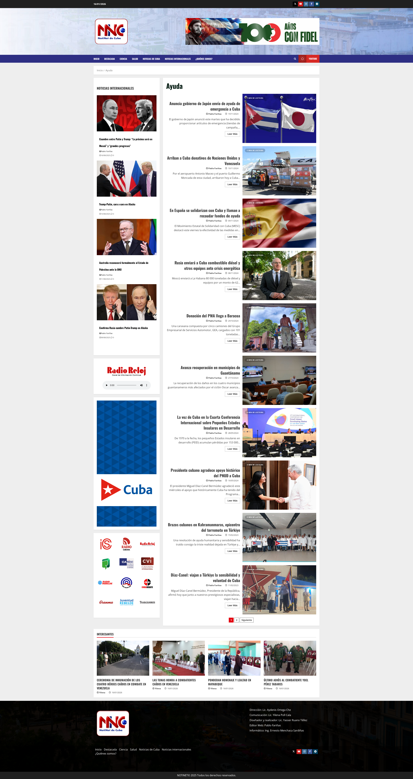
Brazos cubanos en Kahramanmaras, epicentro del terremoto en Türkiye (279, 537)
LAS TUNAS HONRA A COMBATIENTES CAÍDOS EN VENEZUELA (174, 682)
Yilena (102, 692)
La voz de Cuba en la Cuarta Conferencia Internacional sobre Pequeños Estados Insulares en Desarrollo (279, 432)
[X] (295, 4)
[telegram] (317, 4)
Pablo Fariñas (215, 114)
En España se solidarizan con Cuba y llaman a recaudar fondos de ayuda (279, 223)
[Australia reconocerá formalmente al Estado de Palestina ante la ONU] (126, 237)
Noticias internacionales (178, 58)
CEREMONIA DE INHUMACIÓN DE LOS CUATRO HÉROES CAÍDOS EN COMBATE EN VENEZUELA (121, 684)
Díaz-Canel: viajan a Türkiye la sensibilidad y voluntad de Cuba (279, 589)
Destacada (109, 58)
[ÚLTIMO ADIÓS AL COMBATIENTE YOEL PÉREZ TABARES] (290, 658)
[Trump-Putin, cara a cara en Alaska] (126, 178)
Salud (135, 58)
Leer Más (233, 133)
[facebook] (311, 4)
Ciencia (123, 58)
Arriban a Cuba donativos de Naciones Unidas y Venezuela (279, 170)
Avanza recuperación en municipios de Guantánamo (279, 380)
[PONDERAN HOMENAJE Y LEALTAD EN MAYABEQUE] (234, 658)
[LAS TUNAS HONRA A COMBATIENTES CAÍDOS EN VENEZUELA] (178, 658)
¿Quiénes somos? (204, 58)
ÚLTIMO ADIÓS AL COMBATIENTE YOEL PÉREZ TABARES (286, 682)
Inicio (96, 58)
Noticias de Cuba (151, 58)
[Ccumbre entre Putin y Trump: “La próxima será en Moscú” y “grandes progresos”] (126, 113)
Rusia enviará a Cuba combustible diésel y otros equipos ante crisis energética (279, 275)
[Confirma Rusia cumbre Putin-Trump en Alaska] (126, 302)
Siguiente (247, 620)
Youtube (313, 58)
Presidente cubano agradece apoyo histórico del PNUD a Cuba (279, 485)
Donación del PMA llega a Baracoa (279, 328)
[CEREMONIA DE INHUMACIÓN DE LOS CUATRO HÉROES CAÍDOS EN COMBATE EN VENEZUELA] (123, 658)
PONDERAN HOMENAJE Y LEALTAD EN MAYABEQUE (229, 682)
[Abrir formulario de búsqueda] (295, 59)
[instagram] (306, 4)
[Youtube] (300, 4)
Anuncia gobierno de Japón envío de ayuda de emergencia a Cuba (279, 118)
